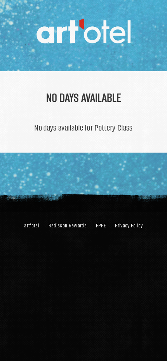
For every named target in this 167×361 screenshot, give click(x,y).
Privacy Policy (129, 225)
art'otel (31, 225)
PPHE (101, 225)
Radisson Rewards (68, 225)
